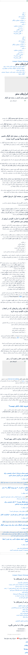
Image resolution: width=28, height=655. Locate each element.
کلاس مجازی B (17, 33)
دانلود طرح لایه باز (23, 597)
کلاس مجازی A (17, 31)
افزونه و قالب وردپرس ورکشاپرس (19, 607)
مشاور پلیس (25, 592)
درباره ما (21, 28)
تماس (23, 24)
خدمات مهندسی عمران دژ (21, 595)
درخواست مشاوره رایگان (18, 20)
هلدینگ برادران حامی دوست (16, 584)
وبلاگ (23, 14)
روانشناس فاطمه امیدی (22, 615)
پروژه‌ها (26, 649)
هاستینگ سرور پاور (14, 590)
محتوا (20, 74)
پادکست (23, 18)
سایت (11, 72)
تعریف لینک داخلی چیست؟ (18, 406)
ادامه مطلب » (24, 479)
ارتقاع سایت (19, 72)
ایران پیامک (25, 609)
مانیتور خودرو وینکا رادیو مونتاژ (20, 594)
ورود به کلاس (19, 29)
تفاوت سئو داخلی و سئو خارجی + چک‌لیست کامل (14, 514)
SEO (23, 66)
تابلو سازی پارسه (24, 590)
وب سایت (18, 70)
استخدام (22, 22)
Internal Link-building (13, 379)
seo (24, 72)
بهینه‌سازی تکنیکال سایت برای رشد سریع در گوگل (14, 525)
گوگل (23, 74)
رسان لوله (25, 617)
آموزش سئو (22, 16)
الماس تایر (25, 584)
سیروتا (7, 72)
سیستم (3, 72)
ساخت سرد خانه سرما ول (21, 586)
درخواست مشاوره (18, 26)
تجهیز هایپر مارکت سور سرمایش (20, 588)
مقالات (26, 645)
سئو (5, 66)
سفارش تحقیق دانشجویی (21, 620)
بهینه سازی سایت (10, 66)
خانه (24, 12)
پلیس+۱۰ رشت (8, 588)
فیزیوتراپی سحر (24, 613)
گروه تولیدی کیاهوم (23, 605)
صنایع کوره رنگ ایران (23, 582)
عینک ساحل (25, 611)
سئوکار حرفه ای (21, 68)
